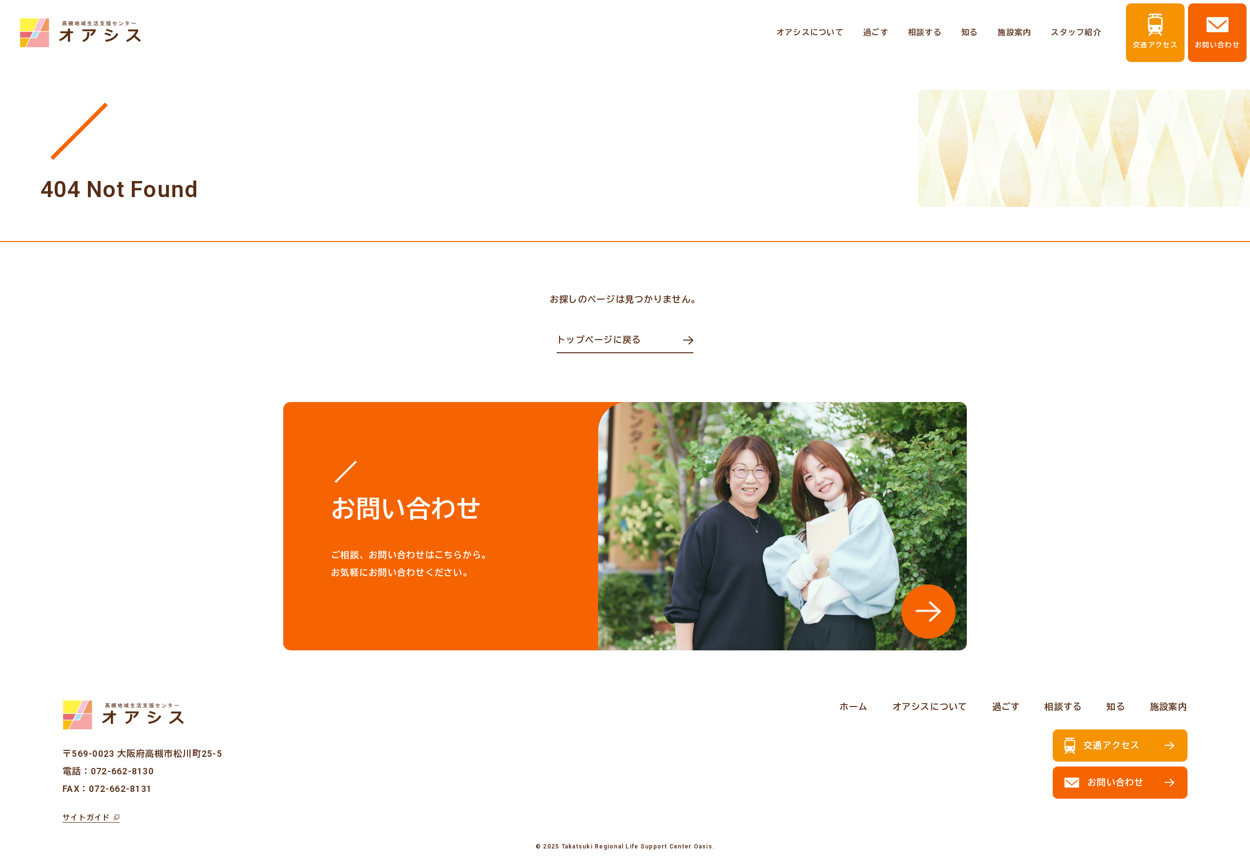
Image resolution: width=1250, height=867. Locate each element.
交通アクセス (1155, 45)
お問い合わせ (1217, 45)
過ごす (876, 32)
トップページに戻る (599, 340)
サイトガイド (86, 817)
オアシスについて (810, 32)
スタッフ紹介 (1076, 32)
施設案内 (1014, 32)
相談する (925, 32)
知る (970, 32)
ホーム (854, 707)
